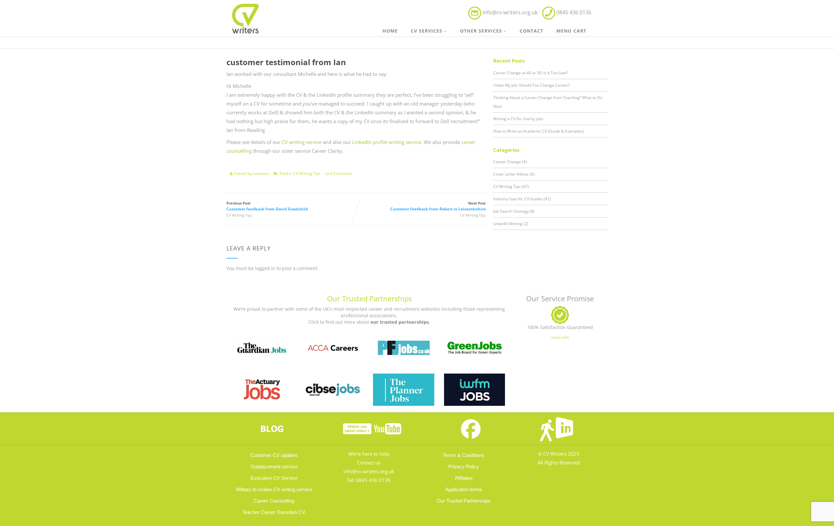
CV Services (426, 31)
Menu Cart (571, 31)
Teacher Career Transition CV (273, 512)
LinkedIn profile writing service (386, 142)
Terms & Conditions (463, 455)
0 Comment (341, 173)
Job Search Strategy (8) (514, 211)
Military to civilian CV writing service (274, 489)
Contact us (369, 462)
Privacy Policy (463, 466)
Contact (531, 31)
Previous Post (267, 206)
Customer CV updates (274, 455)
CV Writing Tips (307, 173)
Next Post (438, 206)
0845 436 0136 (373, 480)
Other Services (481, 31)
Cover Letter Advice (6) (514, 174)
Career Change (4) (510, 161)
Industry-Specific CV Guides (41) (522, 199)
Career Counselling (273, 501)
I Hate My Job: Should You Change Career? (531, 85)
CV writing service (302, 142)
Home (390, 31)
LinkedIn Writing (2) (510, 223)
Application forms (463, 489)
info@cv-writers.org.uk (510, 12)
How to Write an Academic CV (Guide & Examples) (538, 131)
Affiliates (464, 478)
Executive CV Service (274, 478)
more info (560, 337)
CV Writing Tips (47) (511, 186)
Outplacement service (274, 466)
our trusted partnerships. (400, 322)
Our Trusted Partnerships (369, 298)
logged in (265, 268)
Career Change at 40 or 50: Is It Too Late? (530, 73)
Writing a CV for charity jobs (518, 118)
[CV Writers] (245, 17)
